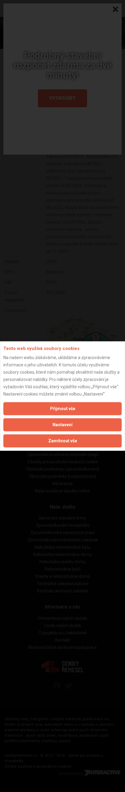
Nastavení (62, 424)
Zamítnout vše (62, 440)
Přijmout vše (62, 408)
